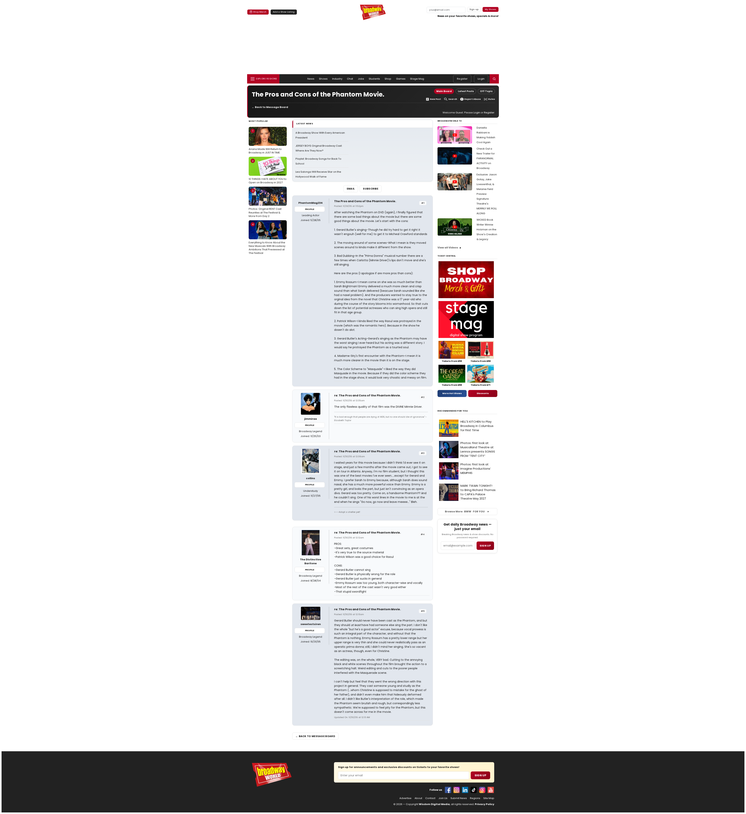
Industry (337, 79)
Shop (388, 79)
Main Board (444, 91)
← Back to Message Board (270, 107)
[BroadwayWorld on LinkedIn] (465, 789)
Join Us (442, 798)
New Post (435, 99)
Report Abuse (472, 99)
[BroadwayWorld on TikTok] (473, 789)
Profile (309, 209)
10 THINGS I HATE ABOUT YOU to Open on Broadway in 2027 (268, 171)
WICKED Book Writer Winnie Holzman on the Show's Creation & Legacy (487, 229)
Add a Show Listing (284, 11)
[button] (494, 79)
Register (462, 79)
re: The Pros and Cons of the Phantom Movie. (367, 395)
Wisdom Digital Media (434, 804)
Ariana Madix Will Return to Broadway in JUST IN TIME (265, 141)
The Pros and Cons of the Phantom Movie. (365, 201)
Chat (350, 79)
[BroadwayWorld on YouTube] (490, 789)
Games (401, 79)
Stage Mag (417, 79)
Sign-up (474, 9)
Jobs (361, 79)
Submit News (459, 798)
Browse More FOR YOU (465, 511)
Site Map (488, 798)
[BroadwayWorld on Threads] (482, 789)
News (311, 79)
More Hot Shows (452, 393)
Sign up (485, 546)
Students (374, 79)
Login (481, 79)
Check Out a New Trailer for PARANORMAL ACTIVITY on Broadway (486, 158)
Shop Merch (259, 11)
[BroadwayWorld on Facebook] (447, 789)
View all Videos (447, 247)
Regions (475, 798)
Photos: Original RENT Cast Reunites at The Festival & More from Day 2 (265, 203)
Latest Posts (466, 91)
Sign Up (480, 775)
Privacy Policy (484, 804)
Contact (430, 798)
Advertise (405, 798)
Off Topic (486, 91)
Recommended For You (452, 410)
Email (351, 189)
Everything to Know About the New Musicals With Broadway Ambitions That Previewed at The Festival (267, 239)
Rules (491, 99)
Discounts (483, 393)
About (418, 798)
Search (452, 99)
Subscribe (370, 189)
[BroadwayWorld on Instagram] (456, 789)
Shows (323, 79)
